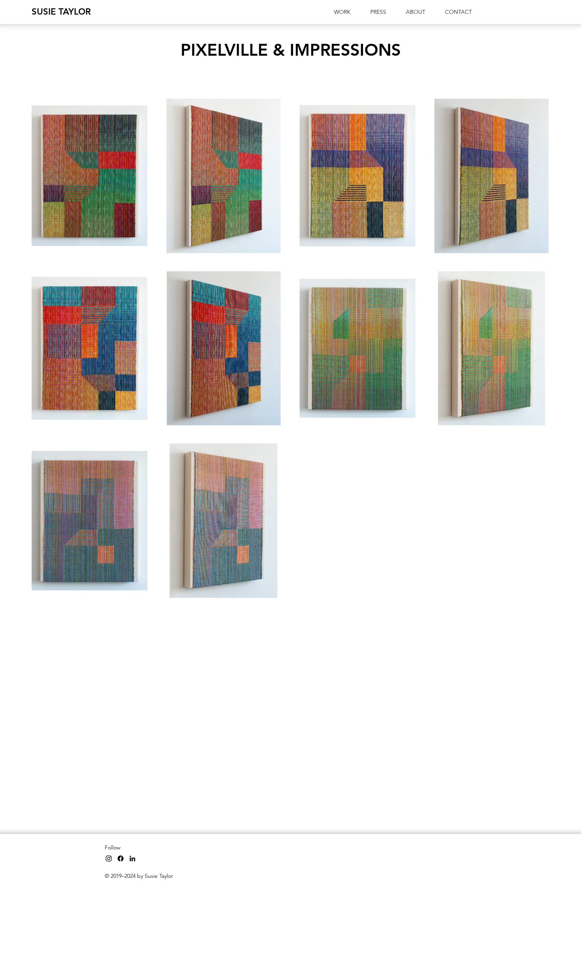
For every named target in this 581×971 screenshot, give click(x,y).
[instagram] (109, 858)
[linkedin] (132, 858)
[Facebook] (120, 858)
